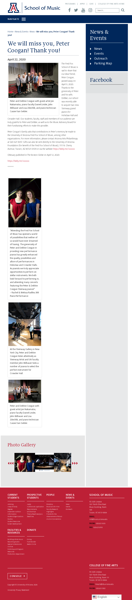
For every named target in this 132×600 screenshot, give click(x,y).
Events (99, 53)
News (98, 48)
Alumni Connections (53, 519)
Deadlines (30, 516)
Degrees (10, 509)
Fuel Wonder (31, 542)
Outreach (100, 58)
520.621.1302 (100, 588)
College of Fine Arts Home (111, 4)
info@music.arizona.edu (98, 519)
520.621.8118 (97, 527)
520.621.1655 (100, 523)
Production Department (16, 554)
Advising (10, 504)
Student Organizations (15, 516)
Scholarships (31, 512)
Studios (10, 519)
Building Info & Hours (15, 539)
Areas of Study (12, 507)
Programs (70, 4)
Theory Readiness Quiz (35, 514)
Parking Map (103, 63)
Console (16, 576)
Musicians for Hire (52, 507)
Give (91, 4)
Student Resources (14, 521)
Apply (82, 4)
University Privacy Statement (18, 590)
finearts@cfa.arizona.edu (104, 584)
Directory (49, 504)
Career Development (14, 524)
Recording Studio (13, 542)
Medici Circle (31, 544)
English (102, 597)
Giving (29, 539)
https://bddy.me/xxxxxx (64, 149)
